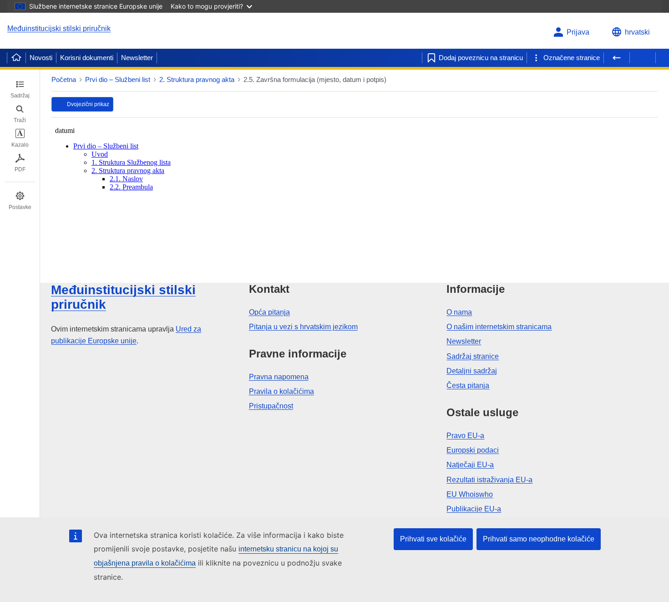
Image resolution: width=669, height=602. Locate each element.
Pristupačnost (271, 406)
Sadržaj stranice (472, 356)
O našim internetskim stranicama (499, 327)
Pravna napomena (279, 377)
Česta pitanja (467, 385)
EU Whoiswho (469, 494)
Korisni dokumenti (86, 57)
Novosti (41, 57)
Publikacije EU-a (473, 509)
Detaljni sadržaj (471, 371)
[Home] (16, 58)
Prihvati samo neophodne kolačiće (538, 539)
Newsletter (137, 57)
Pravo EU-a (465, 435)
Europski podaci (472, 450)
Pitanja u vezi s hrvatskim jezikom (303, 327)
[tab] (20, 89)
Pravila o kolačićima (281, 391)
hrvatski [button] (637, 32)
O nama (459, 312)
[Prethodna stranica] (616, 58)
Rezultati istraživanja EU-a (489, 480)
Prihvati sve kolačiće (433, 539)
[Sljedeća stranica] (642, 58)
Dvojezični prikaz (88, 104)
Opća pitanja (269, 312)
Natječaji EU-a (470, 465)
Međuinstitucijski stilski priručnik (59, 28)
